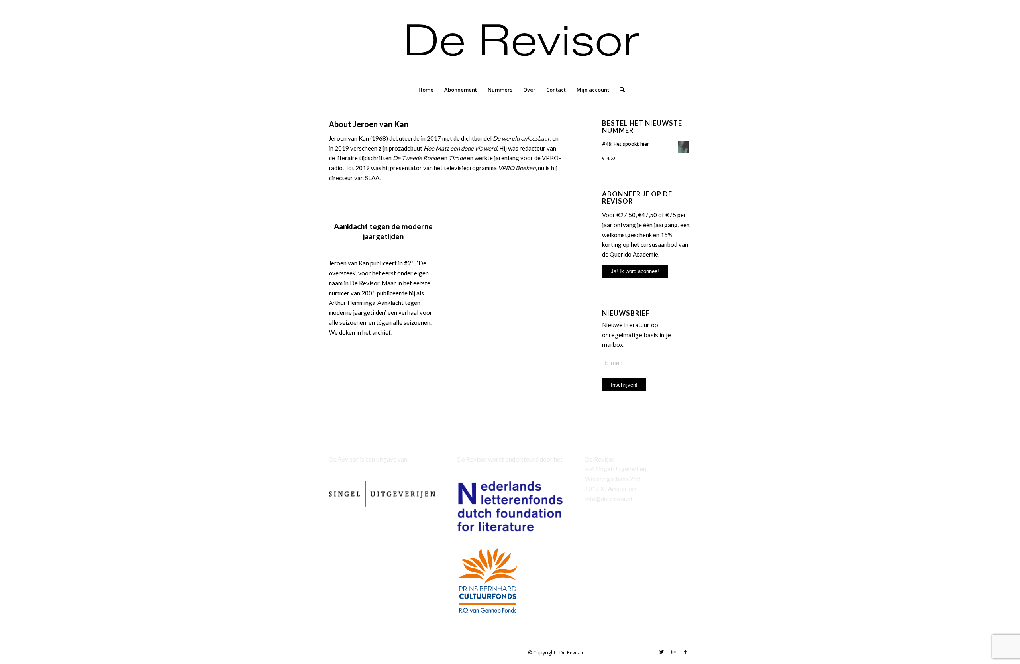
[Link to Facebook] (685, 652)
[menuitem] (426, 90)
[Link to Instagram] (673, 652)
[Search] (619, 90)
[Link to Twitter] (661, 652)
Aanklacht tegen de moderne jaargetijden (383, 231)
